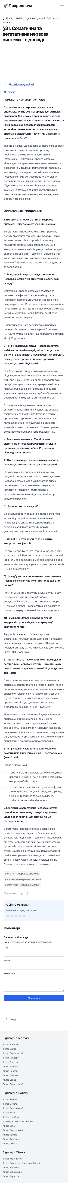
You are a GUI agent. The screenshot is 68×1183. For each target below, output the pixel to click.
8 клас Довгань (10, 1062)
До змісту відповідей (21, 84)
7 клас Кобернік (11, 1066)
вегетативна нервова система (23, 879)
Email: (7, 960)
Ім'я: (6, 947)
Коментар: (9, 973)
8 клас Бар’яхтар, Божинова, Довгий (21, 1163)
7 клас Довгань (10, 1075)
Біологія (10, 873)
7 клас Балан (9, 1125)
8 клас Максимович (13, 1158)
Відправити (34, 998)
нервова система (28, 873)
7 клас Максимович (13, 1172)
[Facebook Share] (27, 893)
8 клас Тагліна (10, 1099)
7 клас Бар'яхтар (11, 1176)
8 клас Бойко (9, 1048)
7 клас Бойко (9, 1079)
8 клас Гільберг (11, 1057)
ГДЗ (49, 18)
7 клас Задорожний (13, 1130)
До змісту (9, 92)
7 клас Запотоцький (13, 1084)
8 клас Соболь (10, 1103)
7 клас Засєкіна (11, 1167)
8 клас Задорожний (13, 1108)
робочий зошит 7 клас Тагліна (18, 1121)
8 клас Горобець (11, 1117)
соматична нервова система (22, 884)
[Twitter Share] (21, 893)
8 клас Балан (9, 1112)
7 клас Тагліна (10, 1134)
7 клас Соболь (10, 1143)
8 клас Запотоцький (13, 1053)
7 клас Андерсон (11, 1139)
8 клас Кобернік (11, 1044)
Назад (12, 1019)
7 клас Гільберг (10, 1071)
